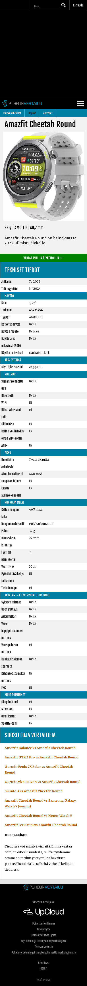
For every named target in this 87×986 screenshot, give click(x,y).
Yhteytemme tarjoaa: (43, 902)
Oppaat (32, 113)
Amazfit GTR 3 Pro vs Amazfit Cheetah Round (41, 757)
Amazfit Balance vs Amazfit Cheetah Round (40, 748)
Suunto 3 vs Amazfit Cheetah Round (33, 791)
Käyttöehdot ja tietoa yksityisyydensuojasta (43, 941)
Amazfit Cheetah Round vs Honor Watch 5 (38, 816)
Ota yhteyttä (43, 929)
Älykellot (47, 113)
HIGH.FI (43, 968)
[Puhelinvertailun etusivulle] (43, 887)
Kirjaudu (78, 5)
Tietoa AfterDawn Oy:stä (43, 935)
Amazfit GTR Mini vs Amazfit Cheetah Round (41, 825)
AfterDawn (43, 962)
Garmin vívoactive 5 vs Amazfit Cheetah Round (42, 782)
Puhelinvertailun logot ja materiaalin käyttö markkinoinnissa (44, 952)
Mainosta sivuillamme (43, 923)
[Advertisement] (43, 53)
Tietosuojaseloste (44, 946)
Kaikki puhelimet (12, 113)
